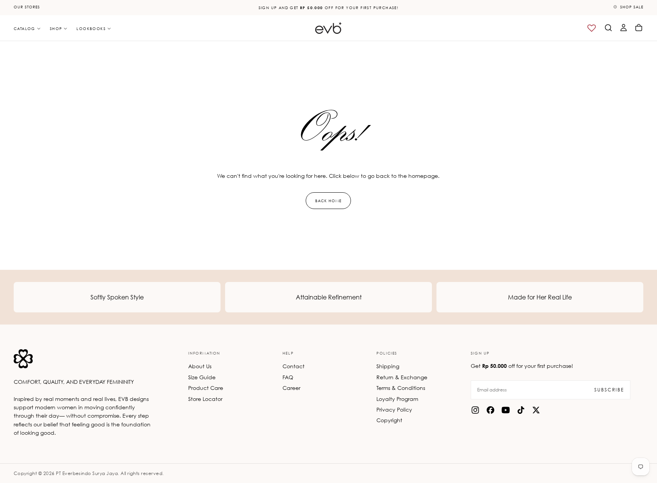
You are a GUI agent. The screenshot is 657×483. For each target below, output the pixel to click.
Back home (328, 200)
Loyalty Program (397, 399)
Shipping (387, 366)
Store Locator (205, 399)
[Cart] (638, 28)
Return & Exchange (401, 377)
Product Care (205, 388)
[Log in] (623, 28)
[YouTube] (505, 410)
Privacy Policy (394, 409)
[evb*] (23, 359)
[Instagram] (475, 410)
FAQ (287, 377)
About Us (199, 366)
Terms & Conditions (400, 388)
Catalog (24, 28)
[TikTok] (520, 410)
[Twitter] (536, 410)
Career (291, 388)
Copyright (389, 420)
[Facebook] (490, 410)
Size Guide (202, 377)
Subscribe (609, 390)
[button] (608, 28)
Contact (293, 366)
